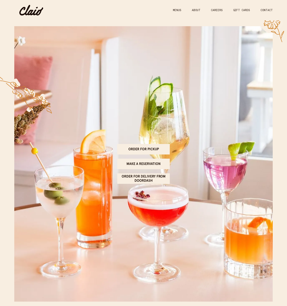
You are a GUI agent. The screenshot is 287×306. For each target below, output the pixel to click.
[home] (31, 10)
